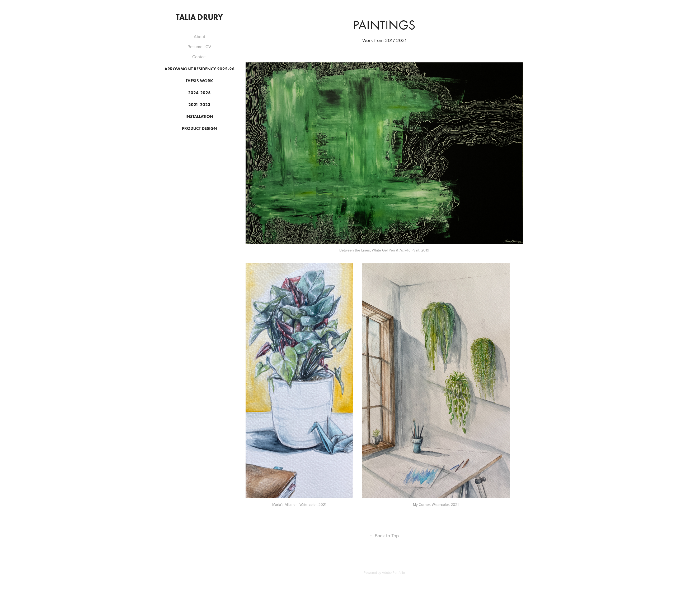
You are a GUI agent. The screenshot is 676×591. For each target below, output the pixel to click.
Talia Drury (199, 17)
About (199, 36)
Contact (199, 56)
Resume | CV (199, 46)
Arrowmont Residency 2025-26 (199, 68)
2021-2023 (199, 104)
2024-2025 (199, 92)
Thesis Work (199, 80)
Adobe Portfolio (393, 572)
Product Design (199, 128)
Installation (199, 116)
